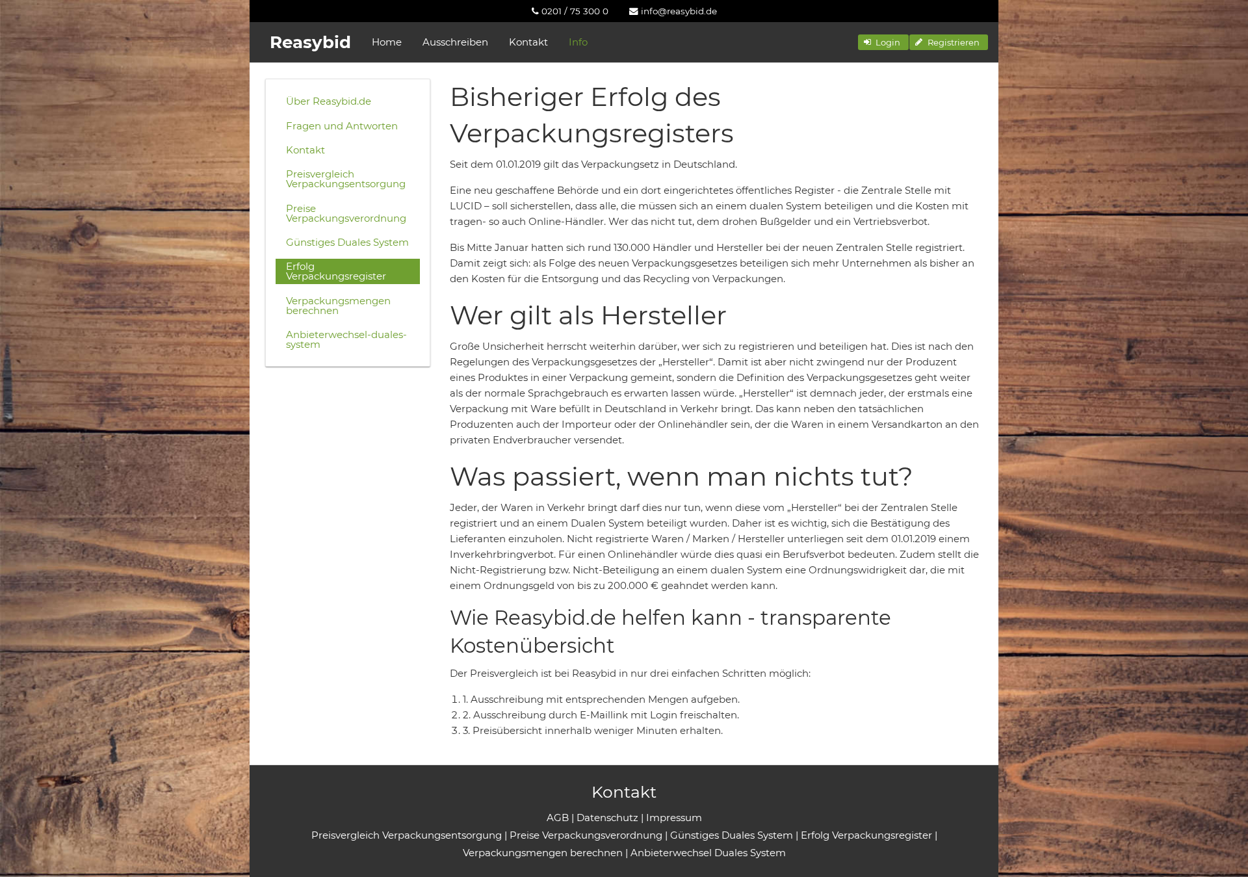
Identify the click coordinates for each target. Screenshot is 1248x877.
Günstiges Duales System (347, 242)
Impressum (674, 817)
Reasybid (310, 42)
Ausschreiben (455, 42)
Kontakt (528, 42)
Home (387, 42)
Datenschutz (607, 817)
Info (578, 42)
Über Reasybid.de (328, 101)
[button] (883, 42)
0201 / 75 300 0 (573, 11)
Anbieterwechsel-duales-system (346, 339)
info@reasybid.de (677, 11)
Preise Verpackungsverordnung (346, 213)
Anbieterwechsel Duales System (708, 852)
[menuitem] (570, 11)
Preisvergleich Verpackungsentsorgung (346, 179)
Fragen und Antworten (342, 126)
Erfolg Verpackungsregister (336, 271)
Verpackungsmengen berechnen (338, 306)
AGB (558, 817)
